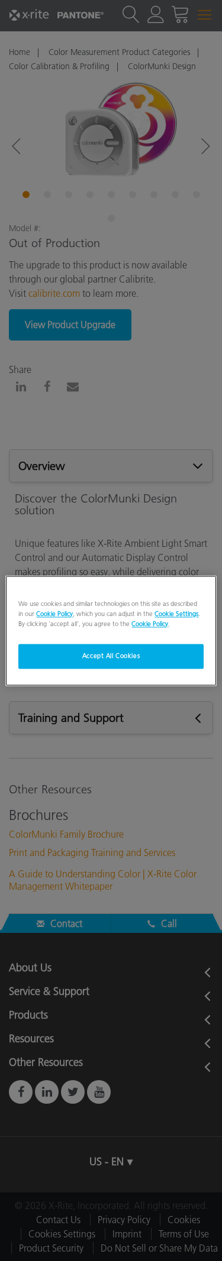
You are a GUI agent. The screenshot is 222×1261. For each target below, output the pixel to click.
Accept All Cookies (111, 655)
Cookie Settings (176, 614)
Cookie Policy (54, 614)
